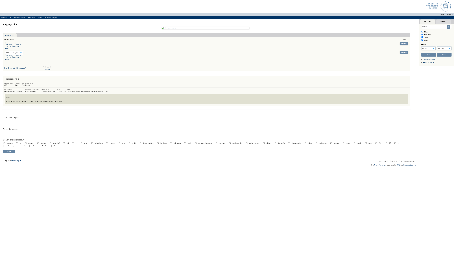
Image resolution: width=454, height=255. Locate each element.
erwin (86, 143)
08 (8, 146)
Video (426, 37)
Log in (442, 15)
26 (76, 143)
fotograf (336, 143)
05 (390, 143)
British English (16, 161)
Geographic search (429, 60)
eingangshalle (296, 143)
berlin (189, 143)
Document (427, 35)
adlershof (56, 143)
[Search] (448, 27)
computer (222, 143)
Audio (426, 40)
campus (43, 143)
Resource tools (10, 35)
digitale (268, 143)
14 (398, 143)
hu (20, 143)
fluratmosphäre (148, 143)
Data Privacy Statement (407, 161)
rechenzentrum (254, 143)
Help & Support (51, 18)
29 (25, 146)
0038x (44, 146)
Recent (32, 18)
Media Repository (380, 165)
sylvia (348, 143)
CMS (398, 165)
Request (404, 43)
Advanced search (428, 62)
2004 (380, 143)
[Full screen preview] (205, 28)
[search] (436, 27)
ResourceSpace (408, 165)
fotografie (281, 143)
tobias (310, 143)
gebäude (10, 143)
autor (370, 143)
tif (54, 146)
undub (134, 143)
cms (123, 143)
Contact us (449, 15)
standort (31, 143)
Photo (426, 32)
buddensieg (323, 143)
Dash (5, 18)
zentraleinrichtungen (205, 143)
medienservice (237, 143)
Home (380, 161)
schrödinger (99, 143)
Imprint (386, 161)
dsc (34, 146)
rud (68, 143)
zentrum (112, 143)
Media (40, 18)
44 (16, 146)
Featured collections (18, 18)
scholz (359, 143)
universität (177, 143)
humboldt (163, 143)
